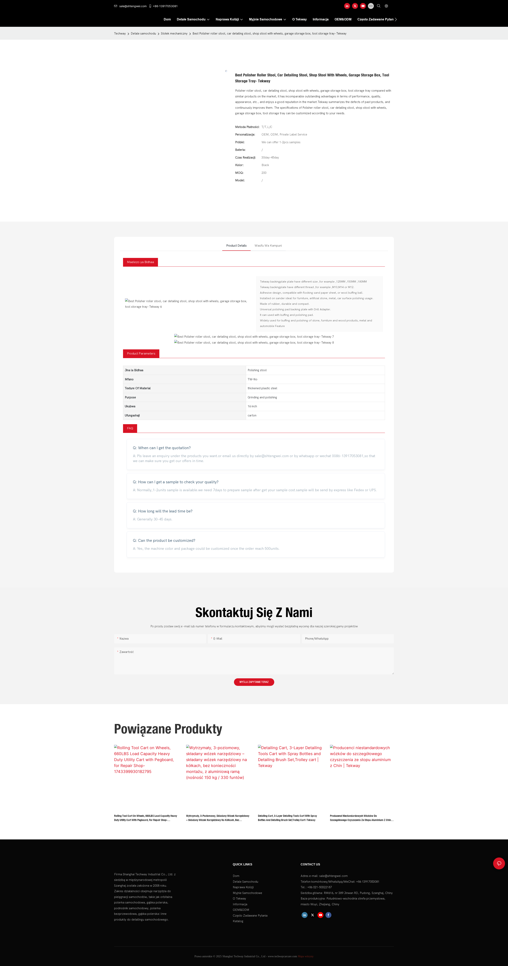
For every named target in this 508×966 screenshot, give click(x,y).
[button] (396, 19)
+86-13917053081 (165, 6)
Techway (120, 33)
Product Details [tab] (236, 245)
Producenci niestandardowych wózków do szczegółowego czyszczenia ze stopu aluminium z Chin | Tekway (361, 818)
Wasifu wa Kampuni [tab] (268, 245)
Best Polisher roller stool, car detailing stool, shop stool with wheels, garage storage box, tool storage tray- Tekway (269, 33)
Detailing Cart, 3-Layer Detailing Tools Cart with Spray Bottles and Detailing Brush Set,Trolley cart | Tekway (287, 818)
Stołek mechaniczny (174, 33)
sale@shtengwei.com (133, 6)
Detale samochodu (143, 33)
